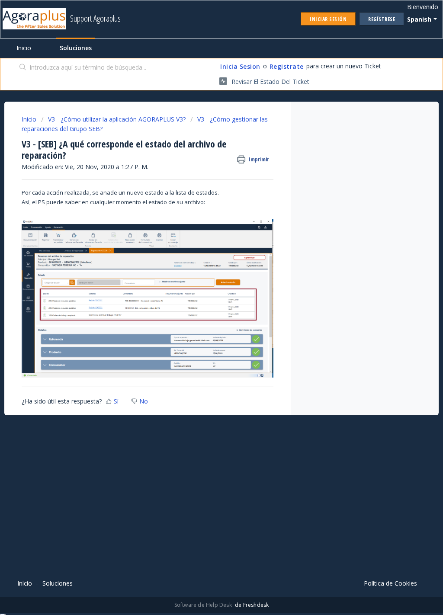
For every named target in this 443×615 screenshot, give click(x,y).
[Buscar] (23, 68)
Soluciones (76, 48)
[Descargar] (205, 196)
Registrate (287, 66)
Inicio (23, 48)
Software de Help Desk (203, 605)
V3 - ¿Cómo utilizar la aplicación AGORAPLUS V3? (117, 119)
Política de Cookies (390, 583)
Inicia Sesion (240, 66)
